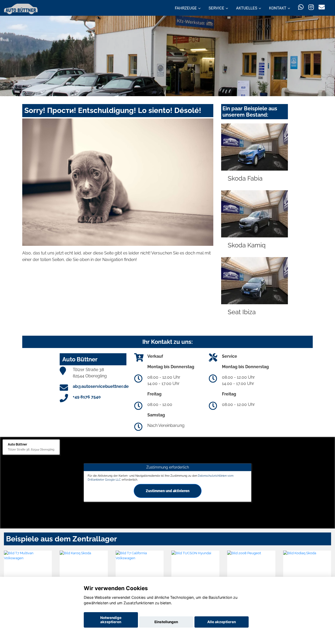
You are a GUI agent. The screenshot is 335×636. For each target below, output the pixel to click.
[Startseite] (21, 8)
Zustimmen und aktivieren (167, 491)
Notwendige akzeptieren (110, 620)
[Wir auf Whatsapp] (301, 7)
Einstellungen (166, 622)
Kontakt (277, 8)
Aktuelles (246, 8)
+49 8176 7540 (87, 396)
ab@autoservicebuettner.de (101, 386)
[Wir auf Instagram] (311, 7)
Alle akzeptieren (221, 622)
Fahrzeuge (186, 8)
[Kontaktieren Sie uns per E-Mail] (322, 7)
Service (216, 8)
